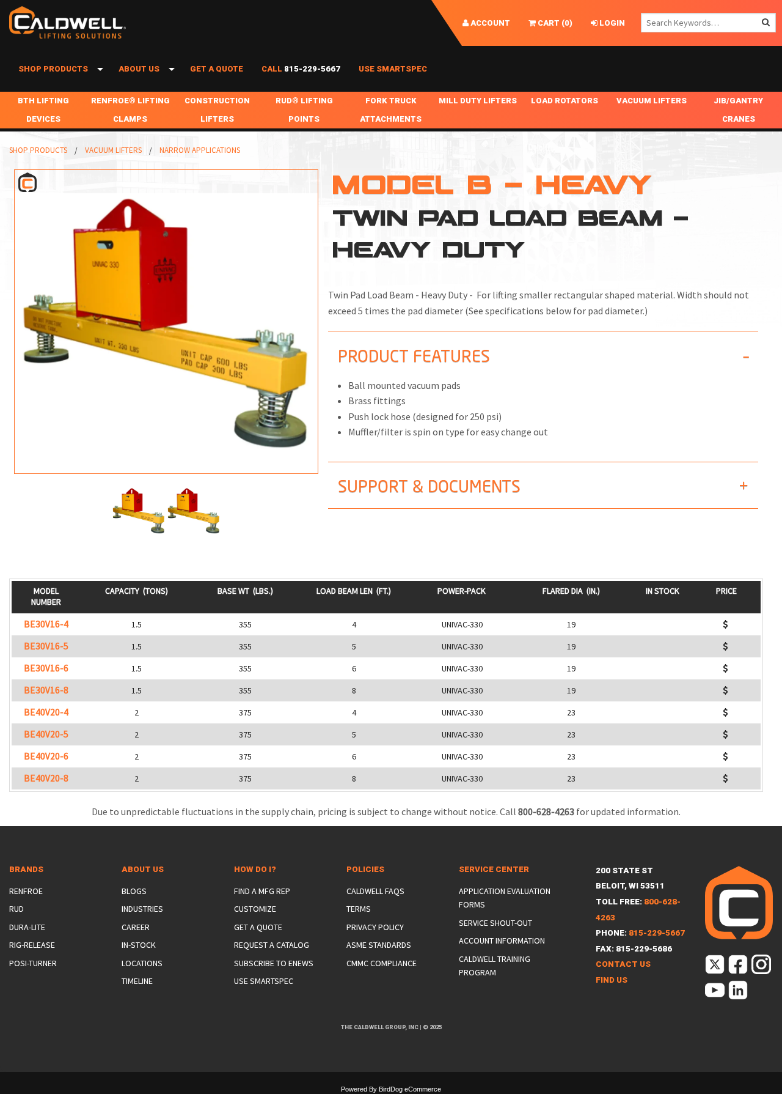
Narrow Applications (199, 150)
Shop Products (53, 68)
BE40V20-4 (46, 712)
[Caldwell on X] (715, 966)
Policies (365, 869)
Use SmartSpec (393, 68)
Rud (16, 908)
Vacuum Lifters (651, 100)
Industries (142, 908)
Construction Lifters (217, 110)
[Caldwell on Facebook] (739, 966)
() (554, 23)
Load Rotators (564, 100)
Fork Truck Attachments (391, 110)
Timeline (137, 980)
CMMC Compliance (381, 963)
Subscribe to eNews (273, 963)
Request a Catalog (271, 944)
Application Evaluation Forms (504, 897)
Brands (26, 869)
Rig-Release (32, 944)
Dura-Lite (27, 927)
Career (136, 927)
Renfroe (26, 890)
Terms (358, 908)
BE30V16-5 (46, 646)
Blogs (134, 890)
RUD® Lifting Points (304, 110)
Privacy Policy (375, 927)
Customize (255, 908)
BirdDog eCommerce (410, 1089)
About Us (139, 68)
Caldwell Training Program (494, 965)
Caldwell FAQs (375, 890)
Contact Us (623, 964)
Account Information (502, 940)
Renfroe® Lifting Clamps (130, 110)
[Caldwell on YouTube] (715, 992)
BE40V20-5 (46, 734)
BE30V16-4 (46, 624)
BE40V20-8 (46, 778)
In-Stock (139, 944)
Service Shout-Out (495, 922)
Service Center (494, 869)
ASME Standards (378, 944)
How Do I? (255, 869)
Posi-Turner (33, 963)
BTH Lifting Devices (43, 110)
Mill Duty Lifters (478, 100)
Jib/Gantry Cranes (738, 110)
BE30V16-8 (46, 690)
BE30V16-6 (46, 668)
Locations (142, 963)
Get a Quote (216, 68)
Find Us (611, 980)
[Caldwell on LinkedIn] (739, 992)
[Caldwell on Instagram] (762, 966)
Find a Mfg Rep (262, 890)
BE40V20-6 (46, 756)
